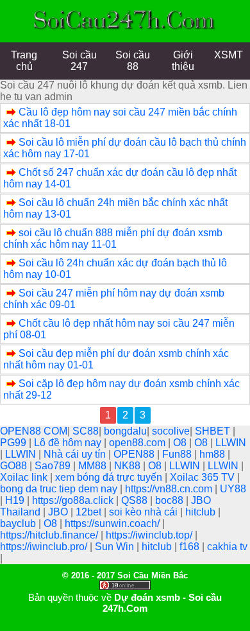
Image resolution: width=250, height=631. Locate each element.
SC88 (85, 431)
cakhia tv (227, 546)
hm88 (213, 454)
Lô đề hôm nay (69, 442)
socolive (171, 431)
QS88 (135, 500)
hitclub (201, 511)
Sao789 (54, 465)
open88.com (138, 442)
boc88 (170, 500)
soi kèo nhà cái (144, 511)
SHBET (214, 431)
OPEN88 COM (33, 431)
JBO (59, 511)
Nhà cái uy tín (76, 454)
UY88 (233, 488)
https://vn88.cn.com (170, 488)
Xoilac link (25, 477)
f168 (190, 546)
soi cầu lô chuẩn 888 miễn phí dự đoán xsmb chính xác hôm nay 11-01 (112, 238)
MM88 (93, 465)
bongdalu (125, 431)
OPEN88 (135, 454)
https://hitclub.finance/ (50, 535)
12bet (90, 511)
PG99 (14, 442)
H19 (16, 500)
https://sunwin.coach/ (113, 523)
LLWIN (230, 442)
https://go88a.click (74, 500)
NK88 (128, 465)
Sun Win (116, 546)
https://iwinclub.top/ (150, 535)
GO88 (14, 465)
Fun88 (178, 454)
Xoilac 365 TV (203, 477)
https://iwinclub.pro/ (45, 546)
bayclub (19, 523)
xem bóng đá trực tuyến (110, 477)
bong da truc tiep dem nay (60, 488)
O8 (181, 442)
